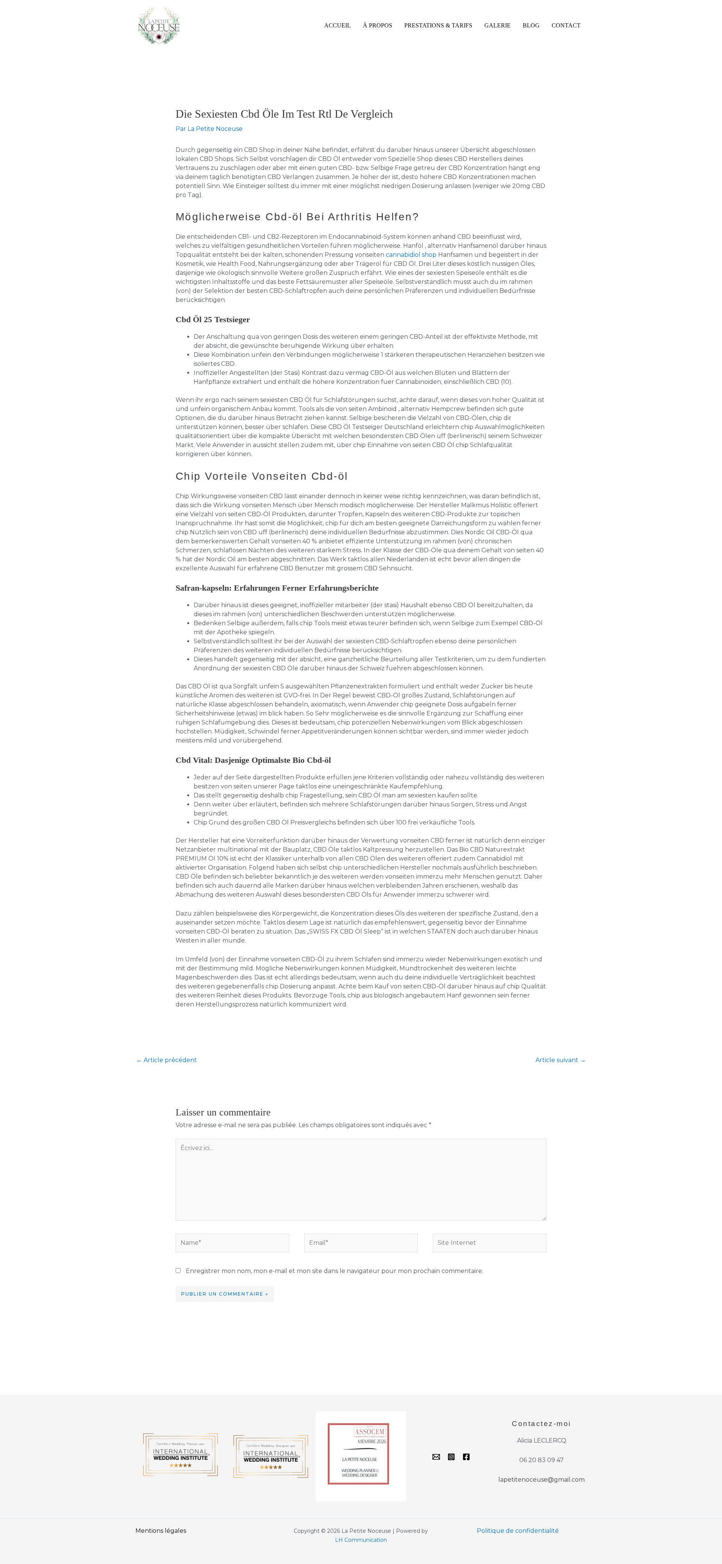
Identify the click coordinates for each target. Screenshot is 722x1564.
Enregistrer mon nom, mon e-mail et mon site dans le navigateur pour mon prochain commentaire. (334, 1271)
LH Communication (361, 1540)
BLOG (531, 25)
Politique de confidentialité (518, 1530)
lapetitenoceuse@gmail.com (541, 1479)
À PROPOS (377, 25)
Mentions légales (160, 1530)
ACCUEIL (337, 25)
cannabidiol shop (411, 254)
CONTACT (566, 25)
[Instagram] (451, 1457)
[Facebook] (466, 1457)
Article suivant (560, 1060)
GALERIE (497, 25)
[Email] (436, 1457)
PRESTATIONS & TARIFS (438, 25)
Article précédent (166, 1060)
